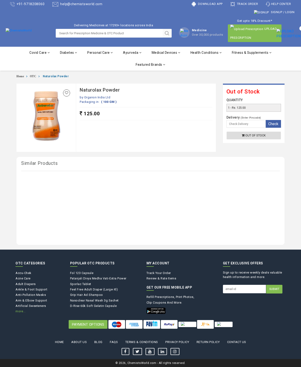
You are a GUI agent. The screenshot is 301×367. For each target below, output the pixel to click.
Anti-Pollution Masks (31, 295)
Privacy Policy (177, 342)
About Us (79, 342)
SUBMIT (274, 289)
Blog (98, 342)
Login (290, 12)
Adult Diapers (26, 284)
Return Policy (208, 342)
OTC (33, 76)
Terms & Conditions (141, 342)
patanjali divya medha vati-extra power (98, 278)
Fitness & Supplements (250, 52)
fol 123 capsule (82, 273)
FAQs (114, 342)
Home (20, 76)
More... (21, 311)
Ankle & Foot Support (31, 289)
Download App (210, 4)
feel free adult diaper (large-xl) (94, 289)
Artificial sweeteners (31, 306)
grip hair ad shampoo (86, 295)
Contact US (236, 342)
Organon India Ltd (97, 97)
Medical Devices (165, 52)
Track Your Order (159, 273)
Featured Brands (149, 64)
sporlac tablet (80, 284)
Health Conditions (204, 52)
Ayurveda (131, 52)
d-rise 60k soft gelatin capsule (93, 306)
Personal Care (99, 52)
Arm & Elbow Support (31, 300)
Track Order (247, 4)
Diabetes (67, 52)
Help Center (281, 4)
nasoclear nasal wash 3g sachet (94, 300)
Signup (276, 12)
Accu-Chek (24, 273)
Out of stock (255, 135)
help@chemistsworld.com (81, 4)
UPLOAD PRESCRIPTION (253, 33)
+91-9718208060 (30, 4)
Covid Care (38, 52)
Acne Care (23, 278)
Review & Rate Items (161, 278)
